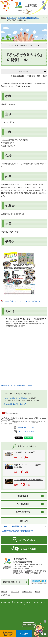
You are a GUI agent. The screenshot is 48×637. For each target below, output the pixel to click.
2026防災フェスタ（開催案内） (24, 452)
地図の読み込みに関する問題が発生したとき (16, 385)
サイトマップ (15, 591)
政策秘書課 (23, 398)
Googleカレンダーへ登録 (26, 427)
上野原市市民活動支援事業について (14, 526)
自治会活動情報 (23, 504)
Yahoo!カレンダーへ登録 (26, 431)
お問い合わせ (5, 595)
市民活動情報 (23, 496)
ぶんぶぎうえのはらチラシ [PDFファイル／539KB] (22, 301)
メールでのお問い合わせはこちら (14, 404)
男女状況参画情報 (23, 512)
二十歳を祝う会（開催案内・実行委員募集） (28, 480)
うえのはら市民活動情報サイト (28, 18)
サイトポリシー (27, 591)
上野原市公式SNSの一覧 (11, 582)
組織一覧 (4, 591)
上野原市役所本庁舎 (10, 398)
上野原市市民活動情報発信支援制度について (17, 531)
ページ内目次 (24, 71)
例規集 (37, 591)
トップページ (11, 18)
